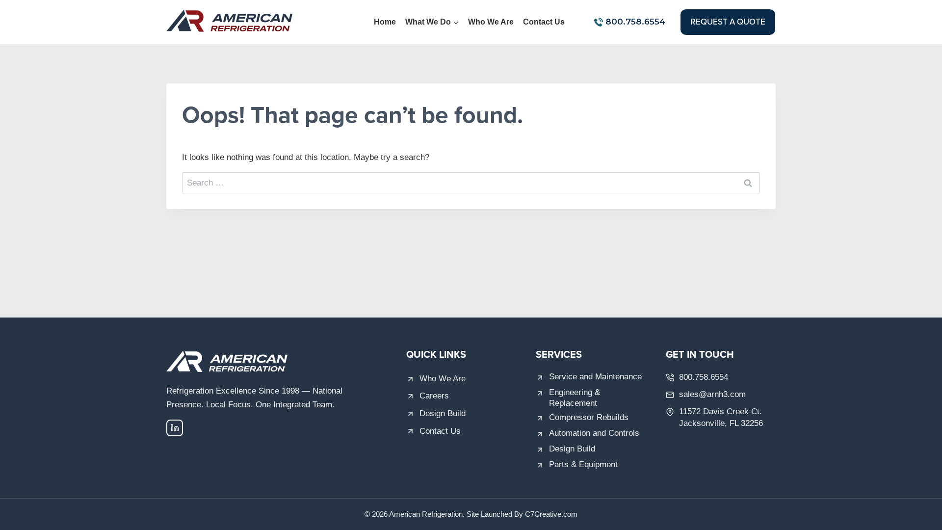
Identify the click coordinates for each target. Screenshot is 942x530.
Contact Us (544, 22)
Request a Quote (727, 21)
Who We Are (491, 22)
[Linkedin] (174, 428)
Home (385, 22)
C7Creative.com (551, 514)
